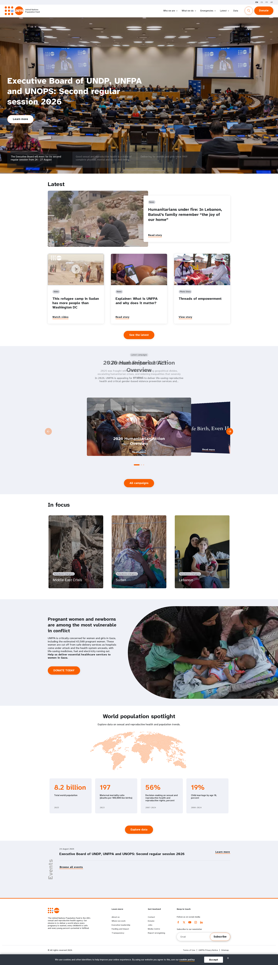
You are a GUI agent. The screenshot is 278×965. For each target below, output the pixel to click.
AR (271, 2)
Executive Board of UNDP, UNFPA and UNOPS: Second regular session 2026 (122, 854)
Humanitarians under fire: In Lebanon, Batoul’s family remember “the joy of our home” (185, 214)
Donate (264, 10)
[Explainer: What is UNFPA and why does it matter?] (139, 269)
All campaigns (139, 483)
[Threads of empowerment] (202, 269)
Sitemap (225, 950)
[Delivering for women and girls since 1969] (169, 167)
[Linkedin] (201, 922)
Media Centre (154, 929)
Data (235, 10)
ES (262, 2)
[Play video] (76, 269)
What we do (188, 10)
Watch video (60, 317)
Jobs (150, 925)
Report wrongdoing (156, 933)
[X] (184, 922)
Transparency (118, 933)
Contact (151, 917)
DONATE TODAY (63, 670)
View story (185, 317)
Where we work (119, 921)
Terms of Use (189, 950)
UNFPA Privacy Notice (208, 950)
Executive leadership (121, 925)
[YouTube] (190, 922)
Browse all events (71, 867)
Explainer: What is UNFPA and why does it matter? (137, 300)
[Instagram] (195, 922)
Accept (213, 959)
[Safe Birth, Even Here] (139, 427)
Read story (155, 235)
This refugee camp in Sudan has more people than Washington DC (75, 302)
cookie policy (187, 959)
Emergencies (206, 10)
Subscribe (220, 936)
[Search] (249, 11)
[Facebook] (178, 922)
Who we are (169, 10)
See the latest (139, 335)
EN (256, 2)
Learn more (23, 110)
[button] (134, 464)
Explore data (139, 829)
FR (267, 2)
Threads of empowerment (200, 298)
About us (116, 917)
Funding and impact (120, 929)
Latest (223, 10)
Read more (69, 449)
